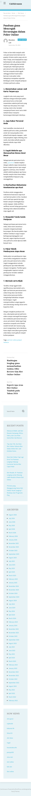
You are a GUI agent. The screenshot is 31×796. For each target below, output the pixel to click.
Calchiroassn (15, 4)
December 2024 (14, 586)
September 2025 (14, 554)
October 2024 (13, 593)
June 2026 (12, 522)
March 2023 (12, 661)
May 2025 (12, 568)
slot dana (10, 738)
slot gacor (10, 719)
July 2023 (12, 647)
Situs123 (9, 733)
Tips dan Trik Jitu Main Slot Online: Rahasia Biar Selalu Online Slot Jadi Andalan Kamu (15, 447)
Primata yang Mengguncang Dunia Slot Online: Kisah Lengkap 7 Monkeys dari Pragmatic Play (15, 490)
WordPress (18, 789)
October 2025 (13, 550)
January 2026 (13, 540)
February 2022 (13, 700)
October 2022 (13, 679)
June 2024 (12, 608)
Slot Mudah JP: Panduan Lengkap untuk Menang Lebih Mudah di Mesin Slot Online (15, 476)
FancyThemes (15, 791)
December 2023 (14, 629)
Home (13, 13)
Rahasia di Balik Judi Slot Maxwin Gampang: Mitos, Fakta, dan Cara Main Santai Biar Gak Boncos (15, 434)
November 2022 (14, 675)
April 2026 (12, 529)
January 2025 (13, 583)
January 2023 (13, 668)
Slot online (10, 771)
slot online (10, 762)
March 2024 (12, 618)
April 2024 (12, 615)
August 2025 (13, 558)
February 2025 (13, 579)
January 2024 (13, 625)
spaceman (11, 163)
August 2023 (13, 643)
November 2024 (14, 590)
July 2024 (12, 604)
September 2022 (14, 683)
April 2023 (12, 658)
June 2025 (12, 565)
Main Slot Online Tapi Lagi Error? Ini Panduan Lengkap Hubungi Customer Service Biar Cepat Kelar (15, 462)
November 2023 (14, 633)
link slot (9, 767)
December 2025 (14, 543)
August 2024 (13, 600)
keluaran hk (10, 728)
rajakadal (10, 724)
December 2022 (14, 672)
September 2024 (14, 597)
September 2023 (14, 640)
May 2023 (12, 654)
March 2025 (12, 575)
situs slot (10, 757)
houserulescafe (12, 748)
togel (8, 743)
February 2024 (13, 622)
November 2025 (14, 547)
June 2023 (12, 650)
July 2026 (12, 518)
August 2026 (13, 515)
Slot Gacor (21, 13)
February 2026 (13, 536)
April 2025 (12, 572)
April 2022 (12, 693)
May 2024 (12, 611)
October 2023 (13, 636)
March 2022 (12, 697)
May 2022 (12, 690)
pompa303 (10, 752)
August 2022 (13, 686)
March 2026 (12, 533)
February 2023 (13, 665)
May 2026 (12, 525)
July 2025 (12, 561)
